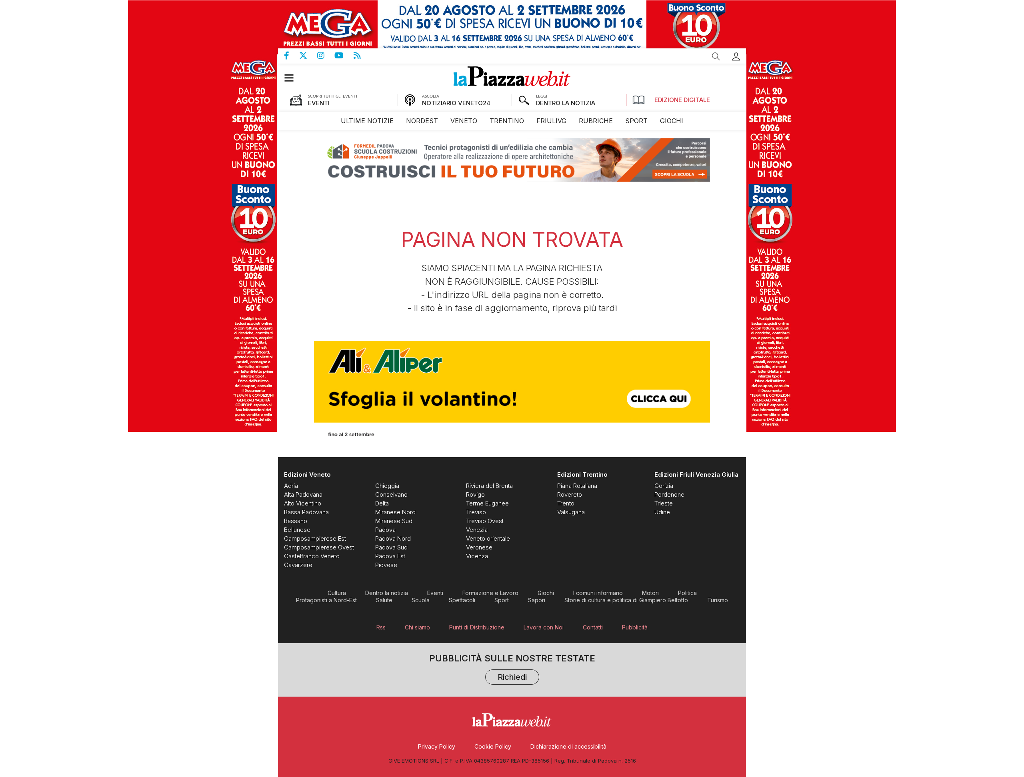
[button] (736, 56)
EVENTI (319, 103)
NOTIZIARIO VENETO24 (456, 103)
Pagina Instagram (325, 56)
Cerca (716, 56)
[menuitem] (367, 121)
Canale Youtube (344, 56)
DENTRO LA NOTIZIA (565, 103)
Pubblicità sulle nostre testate (512, 668)
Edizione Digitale (682, 100)
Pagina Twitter (308, 56)
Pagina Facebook (291, 56)
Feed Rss (362, 56)
